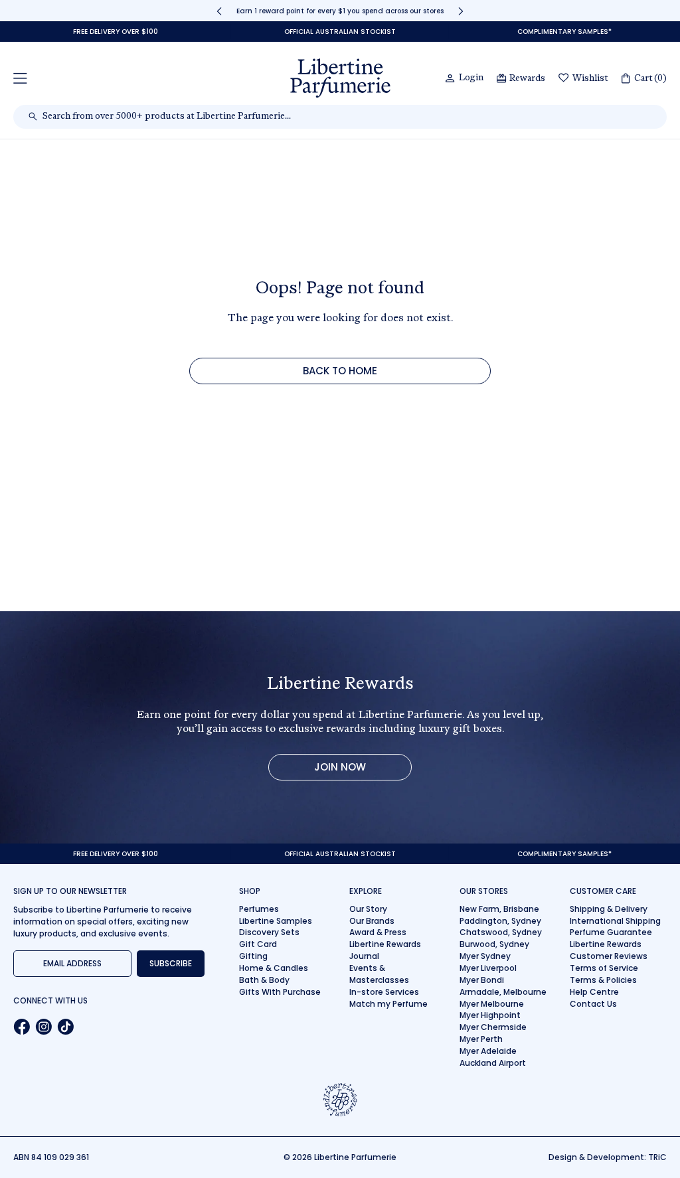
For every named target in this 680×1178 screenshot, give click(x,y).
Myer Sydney (485, 956)
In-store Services (384, 991)
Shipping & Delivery (608, 909)
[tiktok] (65, 1026)
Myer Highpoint (490, 1015)
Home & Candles (273, 968)
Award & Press (377, 932)
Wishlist (590, 79)
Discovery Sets (269, 932)
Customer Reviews (608, 956)
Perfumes (259, 909)
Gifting (253, 956)
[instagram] (43, 1026)
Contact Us (593, 1003)
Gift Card (258, 944)
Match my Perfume (388, 1003)
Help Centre (594, 991)
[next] (461, 11)
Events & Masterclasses (379, 974)
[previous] (219, 11)
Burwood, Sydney (494, 944)
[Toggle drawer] (20, 78)
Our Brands (371, 920)
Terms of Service (604, 968)
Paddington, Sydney (500, 920)
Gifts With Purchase (280, 991)
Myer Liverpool (488, 968)
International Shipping (615, 920)
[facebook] (21, 1026)
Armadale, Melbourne (503, 991)
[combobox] (346, 117)
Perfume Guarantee (611, 932)
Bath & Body (264, 980)
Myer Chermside (493, 1027)
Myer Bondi (482, 980)
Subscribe (170, 963)
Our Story (368, 909)
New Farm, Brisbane (499, 909)
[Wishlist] (563, 78)
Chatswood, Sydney (501, 932)
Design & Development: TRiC (608, 1157)
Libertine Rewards (385, 944)
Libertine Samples (275, 920)
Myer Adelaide (488, 1051)
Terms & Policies (603, 980)
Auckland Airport (493, 1062)
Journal (364, 956)
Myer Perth (481, 1039)
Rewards (527, 79)
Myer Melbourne (492, 1003)
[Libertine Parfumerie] (340, 78)
